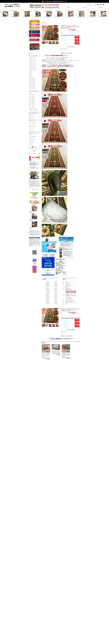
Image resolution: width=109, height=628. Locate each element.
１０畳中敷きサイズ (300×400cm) (33, 110)
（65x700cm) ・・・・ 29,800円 (51, 291)
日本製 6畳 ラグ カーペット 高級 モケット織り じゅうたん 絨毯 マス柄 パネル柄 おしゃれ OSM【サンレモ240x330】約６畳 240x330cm (66, 355)
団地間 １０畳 (31, 76)
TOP (42, 21)
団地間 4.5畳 (30, 71)
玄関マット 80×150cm (32, 126)
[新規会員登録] (34, 41)
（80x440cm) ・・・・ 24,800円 (50, 300)
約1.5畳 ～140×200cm (32, 94)
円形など (30, 93)
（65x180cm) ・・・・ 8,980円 (51, 283)
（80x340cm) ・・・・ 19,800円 (50, 298)
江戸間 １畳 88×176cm (32, 57)
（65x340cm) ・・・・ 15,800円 (50, 286)
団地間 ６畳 (30, 73)
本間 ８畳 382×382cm (32, 84)
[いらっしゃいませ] (34, 178)
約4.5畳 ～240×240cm (32, 102)
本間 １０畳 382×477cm (32, 85)
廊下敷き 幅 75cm (31, 116)
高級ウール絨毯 (31, 142)
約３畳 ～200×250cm (32, 99)
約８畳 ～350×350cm (32, 105)
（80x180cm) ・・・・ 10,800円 (50, 295)
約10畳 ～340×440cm (32, 107)
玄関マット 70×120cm (32, 125)
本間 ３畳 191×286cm (32, 79)
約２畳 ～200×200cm (32, 96)
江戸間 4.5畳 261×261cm (32, 62)
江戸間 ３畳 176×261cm (32, 60)
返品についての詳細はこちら (65, 48)
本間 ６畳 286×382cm (32, 82)
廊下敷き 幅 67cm (44, 22)
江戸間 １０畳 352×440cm (32, 68)
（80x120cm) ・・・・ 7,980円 (51, 293)
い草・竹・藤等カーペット (32, 139)
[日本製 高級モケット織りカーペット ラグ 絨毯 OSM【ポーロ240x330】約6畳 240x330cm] (56, 347)
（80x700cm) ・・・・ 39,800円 (51, 303)
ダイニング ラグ (31, 128)
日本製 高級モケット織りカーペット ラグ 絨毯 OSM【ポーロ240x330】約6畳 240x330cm (56, 352)
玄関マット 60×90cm (32, 123)
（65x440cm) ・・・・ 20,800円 (50, 288)
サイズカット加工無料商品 (32, 136)
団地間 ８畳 (30, 74)
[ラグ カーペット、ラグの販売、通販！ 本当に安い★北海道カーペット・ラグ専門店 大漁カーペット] (16, 5)
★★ (100, 7)
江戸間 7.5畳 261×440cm (32, 65)
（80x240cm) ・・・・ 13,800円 (51, 296)
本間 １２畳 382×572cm (32, 87)
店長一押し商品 (31, 144)
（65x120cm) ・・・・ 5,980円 (51, 281)
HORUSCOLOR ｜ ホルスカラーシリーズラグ (34, 134)
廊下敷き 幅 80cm (31, 117)
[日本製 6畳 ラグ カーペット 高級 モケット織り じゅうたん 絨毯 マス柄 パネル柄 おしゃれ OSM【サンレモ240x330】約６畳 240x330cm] (66, 348)
